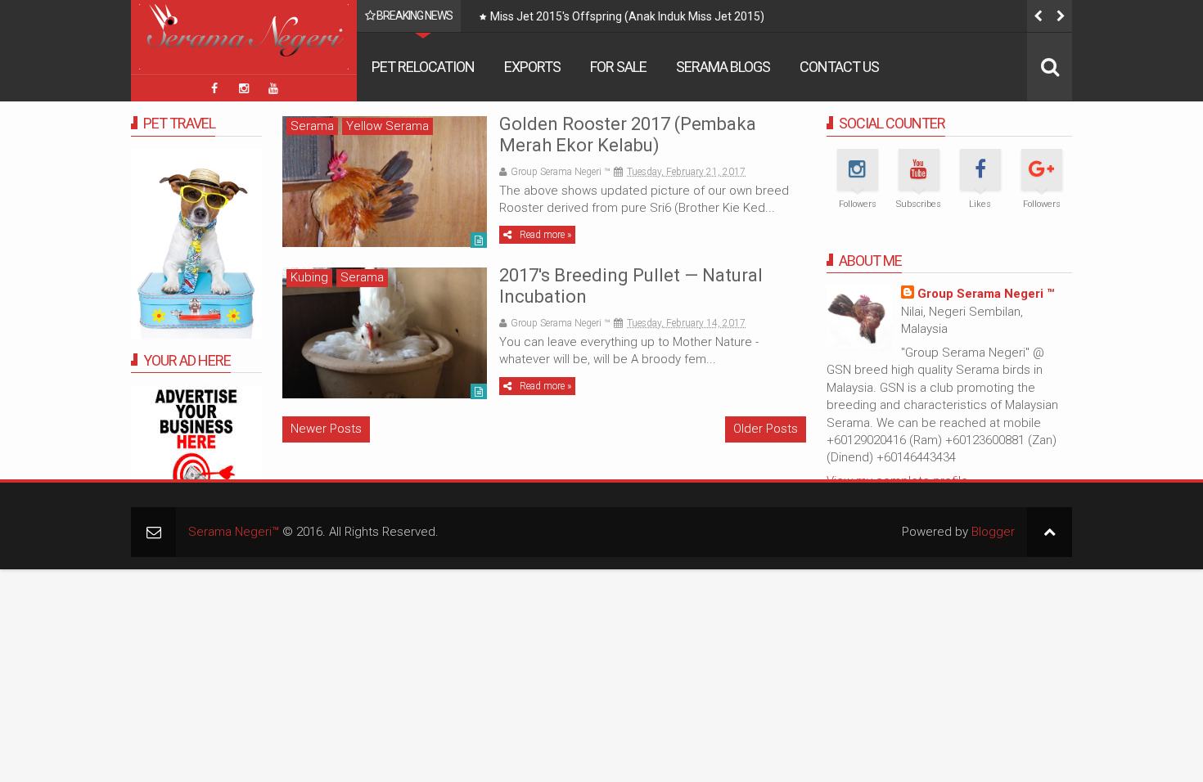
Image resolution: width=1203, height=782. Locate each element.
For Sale (618, 66)
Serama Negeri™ (233, 531)
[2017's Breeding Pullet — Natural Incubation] (384, 332)
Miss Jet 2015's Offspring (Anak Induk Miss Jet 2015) (627, 16)
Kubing (309, 277)
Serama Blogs (723, 66)
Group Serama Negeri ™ (985, 293)
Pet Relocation (423, 66)
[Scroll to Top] (1049, 532)
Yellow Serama (387, 126)
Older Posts (765, 428)
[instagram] (244, 88)
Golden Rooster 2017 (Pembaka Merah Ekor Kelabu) (627, 134)
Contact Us (839, 66)
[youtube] (273, 88)
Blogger (993, 531)
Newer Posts (326, 428)
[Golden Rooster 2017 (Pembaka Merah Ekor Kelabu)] (384, 181)
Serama (312, 126)
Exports (532, 66)
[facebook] (214, 88)
